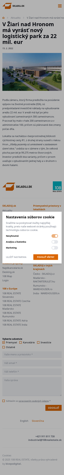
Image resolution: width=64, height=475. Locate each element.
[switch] (54, 236)
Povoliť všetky (45, 257)
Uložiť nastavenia (16, 257)
